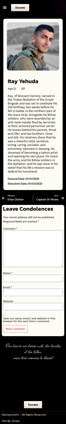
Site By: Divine (11, 421)
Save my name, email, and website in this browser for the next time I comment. (29, 320)
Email (7, 287)
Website (8, 301)
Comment (10, 228)
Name (7, 273)
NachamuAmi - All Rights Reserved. (24, 414)
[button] (5, 7)
